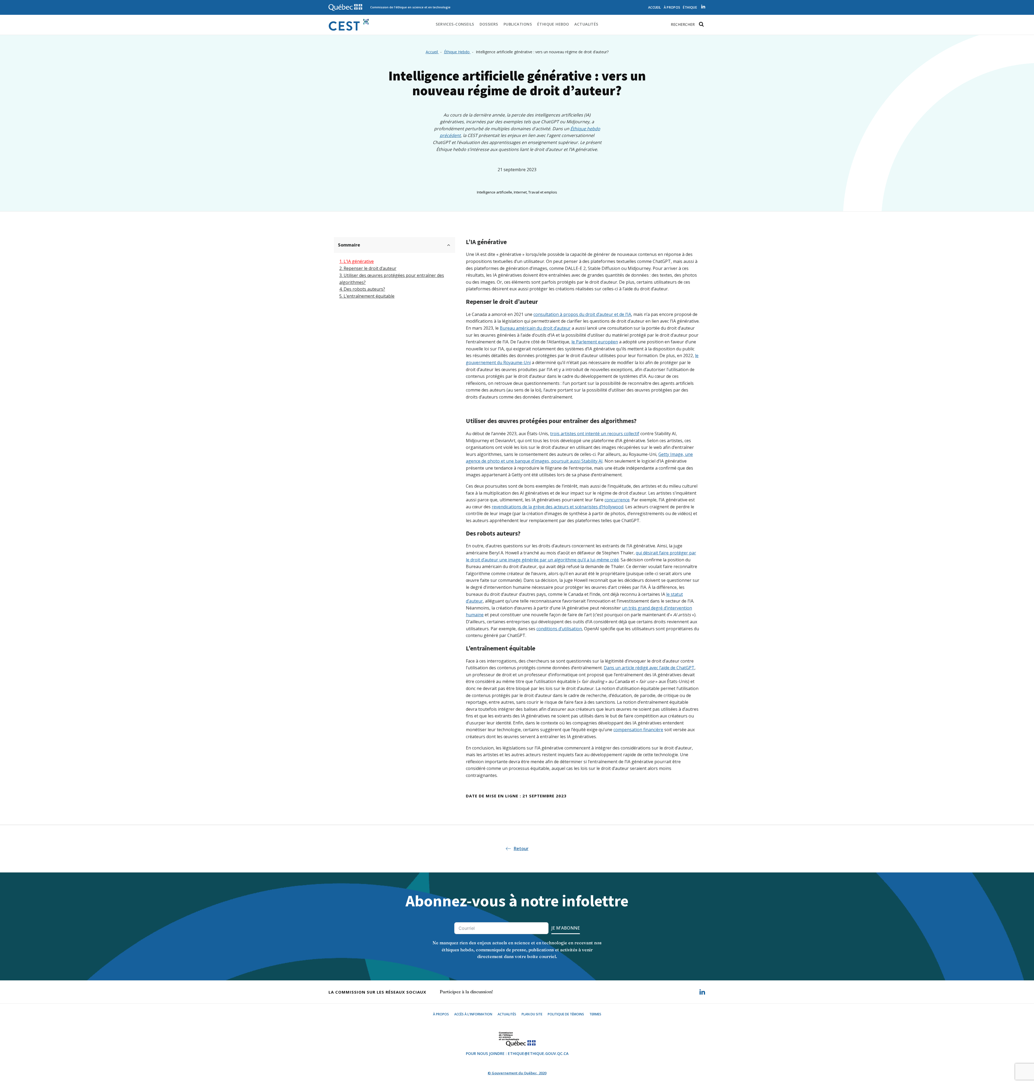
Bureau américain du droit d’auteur (535, 328)
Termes (595, 1014)
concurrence (617, 500)
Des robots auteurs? (364, 289)
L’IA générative (359, 261)
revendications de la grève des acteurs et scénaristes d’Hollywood (557, 507)
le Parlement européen (594, 342)
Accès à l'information (473, 1014)
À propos (672, 7)
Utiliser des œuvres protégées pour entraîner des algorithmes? (391, 278)
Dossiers (489, 24)
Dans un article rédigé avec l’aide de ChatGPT (649, 668)
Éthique (690, 7)
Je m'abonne (565, 928)
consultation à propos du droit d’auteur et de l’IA (582, 314)
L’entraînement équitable (369, 296)
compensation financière (638, 730)
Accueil (654, 7)
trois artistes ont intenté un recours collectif (594, 434)
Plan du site (532, 1014)
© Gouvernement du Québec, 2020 (517, 1073)
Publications (518, 24)
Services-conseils (455, 24)
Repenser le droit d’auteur (370, 268)
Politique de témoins (566, 1014)
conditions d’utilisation (559, 629)
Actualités (586, 24)
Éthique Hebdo (553, 24)
